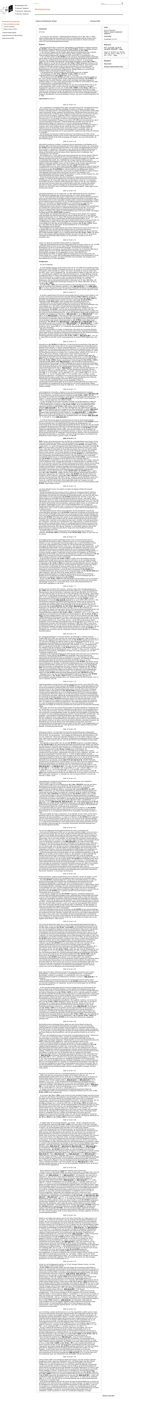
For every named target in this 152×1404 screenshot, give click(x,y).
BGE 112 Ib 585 (93, 415)
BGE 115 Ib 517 (61, 417)
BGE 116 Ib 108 (85, 335)
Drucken (54, 21)
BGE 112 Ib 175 (84, 1080)
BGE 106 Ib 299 (69, 1289)
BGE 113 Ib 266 (50, 407)
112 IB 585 (111, 47)
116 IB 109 (114, 49)
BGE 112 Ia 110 (45, 1055)
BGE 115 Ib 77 (43, 1154)
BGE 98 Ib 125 (75, 321)
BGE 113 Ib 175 (68, 1175)
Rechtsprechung (42, 9)
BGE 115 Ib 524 (70, 841)
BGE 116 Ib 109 (93, 393)
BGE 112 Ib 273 (81, 1273)
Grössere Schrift (95, 21)
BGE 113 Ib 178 (81, 1180)
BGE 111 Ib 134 (67, 801)
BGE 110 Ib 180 (91, 1146)
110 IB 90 (118, 47)
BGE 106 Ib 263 (74, 1154)
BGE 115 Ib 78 (54, 1146)
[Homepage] (15, 10)
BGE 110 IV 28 (90, 1195)
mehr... (121, 49)
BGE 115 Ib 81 (69, 1241)
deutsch (112, 32)
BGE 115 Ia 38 (66, 1337)
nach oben (111, 1395)
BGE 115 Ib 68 (52, 315)
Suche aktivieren (122, 3)
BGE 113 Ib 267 (71, 314)
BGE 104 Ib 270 (86, 323)
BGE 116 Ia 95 (71, 1080)
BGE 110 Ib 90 (60, 600)
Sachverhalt (107, 36)
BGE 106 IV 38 (52, 1197)
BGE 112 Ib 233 (92, 1227)
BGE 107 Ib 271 (74, 1352)
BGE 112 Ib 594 (77, 1233)
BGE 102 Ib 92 (87, 314)
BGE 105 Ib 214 (44, 766)
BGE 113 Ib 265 (71, 323)
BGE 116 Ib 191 (56, 801)
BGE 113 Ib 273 (64, 361)
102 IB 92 (107, 49)
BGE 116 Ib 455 (84, 1375)
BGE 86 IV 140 (58, 766)
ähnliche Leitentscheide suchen (113, 66)
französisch (118, 32)
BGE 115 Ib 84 (53, 1175)
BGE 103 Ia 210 (90, 1154)
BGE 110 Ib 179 (59, 1154)
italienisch (107, 33)
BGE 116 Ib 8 (66, 368)
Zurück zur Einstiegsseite (43, 21)
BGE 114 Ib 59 (66, 1146)
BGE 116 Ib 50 (88, 976)
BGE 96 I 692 (88, 321)
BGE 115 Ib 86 (68, 1180)
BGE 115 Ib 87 (70, 1273)
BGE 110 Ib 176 (78, 286)
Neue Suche (107, 63)
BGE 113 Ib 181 (80, 412)
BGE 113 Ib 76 (78, 1227)
